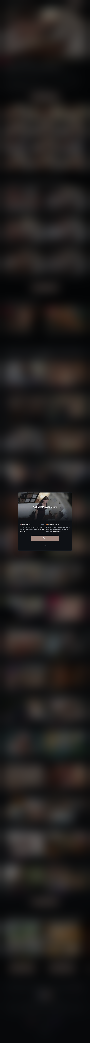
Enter (45, 538)
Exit (45, 545)
